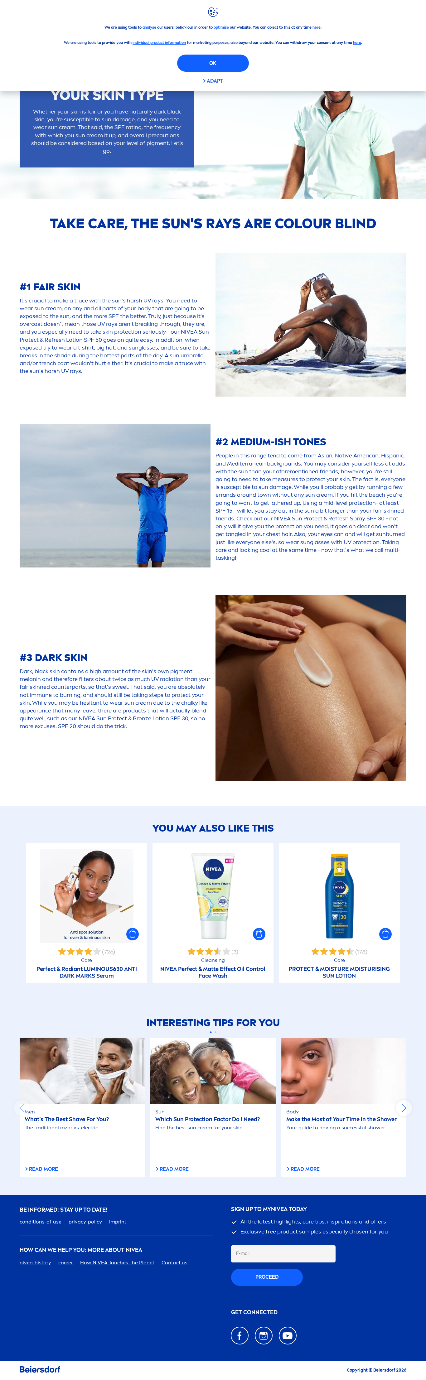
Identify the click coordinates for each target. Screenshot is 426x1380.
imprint (117, 1222)
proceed (267, 1277)
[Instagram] (264, 1335)
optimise (221, 27)
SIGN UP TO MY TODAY (269, 1209)
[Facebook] (240, 1335)
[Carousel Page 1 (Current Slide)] (210, 1032)
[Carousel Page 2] (215, 1032)
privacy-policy (85, 1222)
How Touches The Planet (117, 1263)
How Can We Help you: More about (81, 1250)
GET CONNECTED (254, 1312)
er (65, 1263)
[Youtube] (288, 1335)
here (316, 27)
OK (212, 63)
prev (22, 1108)
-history (35, 1263)
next (404, 1108)
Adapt (215, 81)
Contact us (174, 1263)
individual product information (159, 43)
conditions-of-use (40, 1222)
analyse (149, 27)
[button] (132, 934)
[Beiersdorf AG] (40, 1370)
